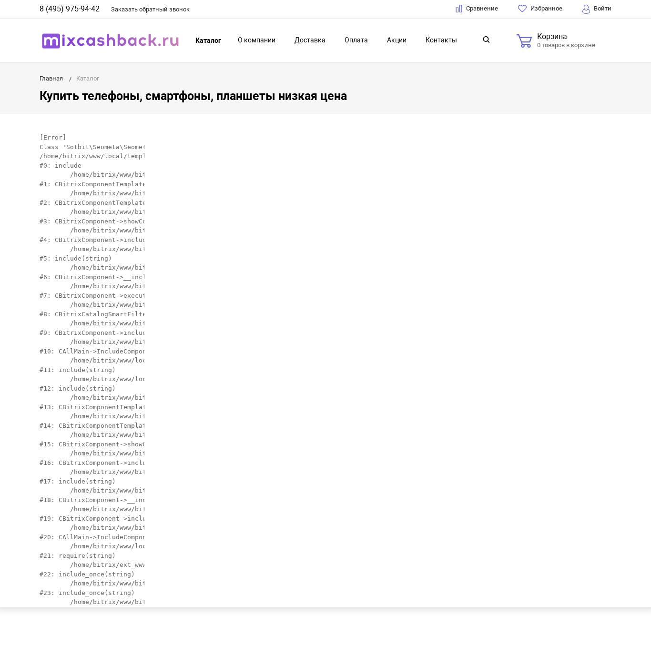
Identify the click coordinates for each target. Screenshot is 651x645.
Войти (601, 8)
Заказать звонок (150, 9)
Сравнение (481, 8)
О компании (256, 40)
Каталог (208, 40)
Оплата (356, 40)
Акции (397, 40)
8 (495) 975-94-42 (70, 8)
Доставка (310, 40)
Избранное (545, 8)
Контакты (441, 40)
